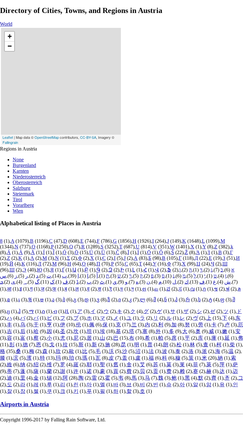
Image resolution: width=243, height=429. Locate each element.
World (6, 24)
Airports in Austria (24, 404)
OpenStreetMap (46, 137)
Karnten (21, 171)
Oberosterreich (27, 182)
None (18, 159)
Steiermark (23, 193)
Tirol (17, 199)
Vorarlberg (23, 205)
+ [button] (10, 36)
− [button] (10, 46)
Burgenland (24, 165)
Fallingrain (10, 142)
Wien (18, 211)
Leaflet (8, 137)
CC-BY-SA (88, 137)
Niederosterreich (29, 176)
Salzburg (21, 188)
